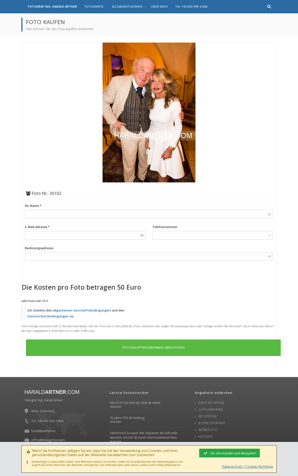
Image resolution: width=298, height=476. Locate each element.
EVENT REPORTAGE (211, 403)
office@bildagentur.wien (48, 440)
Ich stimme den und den (75, 310)
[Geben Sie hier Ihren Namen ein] (149, 214)
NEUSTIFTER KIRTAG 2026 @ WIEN (135, 403)
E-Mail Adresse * (37, 227)
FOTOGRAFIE (93, 6)
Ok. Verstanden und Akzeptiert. (233, 453)
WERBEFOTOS (208, 430)
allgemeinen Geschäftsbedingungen (82, 310)
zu (50, 316)
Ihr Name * (33, 206)
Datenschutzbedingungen (48, 316)
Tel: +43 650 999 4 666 (191, 6)
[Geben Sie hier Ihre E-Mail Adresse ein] (85, 235)
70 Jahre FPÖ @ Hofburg (127, 418)
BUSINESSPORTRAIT (211, 423)
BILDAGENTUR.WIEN (127, 6)
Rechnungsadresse (39, 248)
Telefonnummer (164, 227)
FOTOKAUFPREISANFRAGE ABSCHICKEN (153, 347)
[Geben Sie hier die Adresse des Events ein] (149, 256)
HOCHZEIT (205, 436)
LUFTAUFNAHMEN (210, 409)
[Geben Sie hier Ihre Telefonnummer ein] (212, 235)
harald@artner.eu (43, 431)
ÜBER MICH (159, 6)
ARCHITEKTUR (207, 416)
